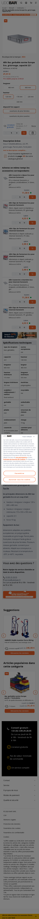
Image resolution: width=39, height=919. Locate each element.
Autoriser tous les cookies (19, 480)
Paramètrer (19, 473)
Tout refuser (27, 437)
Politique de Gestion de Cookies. (14, 459)
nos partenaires (21, 457)
